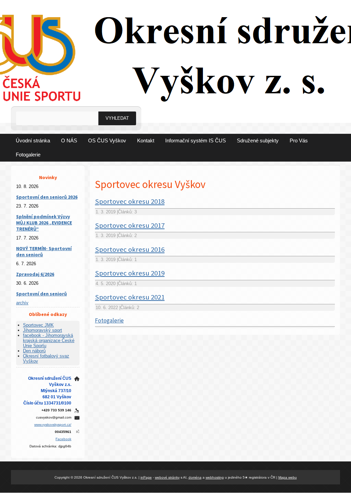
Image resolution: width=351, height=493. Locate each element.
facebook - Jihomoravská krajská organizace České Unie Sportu (48, 340)
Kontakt (145, 140)
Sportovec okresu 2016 (130, 249)
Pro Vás (299, 140)
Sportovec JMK (38, 325)
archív (22, 302)
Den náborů (34, 350)
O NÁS (69, 140)
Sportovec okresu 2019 (130, 273)
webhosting (215, 477)
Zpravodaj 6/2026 (35, 274)
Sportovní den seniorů (41, 294)
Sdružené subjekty (258, 140)
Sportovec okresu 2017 (130, 225)
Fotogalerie (28, 154)
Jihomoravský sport (42, 330)
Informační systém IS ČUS (195, 140)
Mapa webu (287, 477)
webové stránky (167, 477)
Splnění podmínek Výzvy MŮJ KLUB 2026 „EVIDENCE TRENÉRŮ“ (44, 222)
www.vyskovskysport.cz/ (52, 424)
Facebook (63, 439)
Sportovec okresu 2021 (130, 297)
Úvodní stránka (33, 140)
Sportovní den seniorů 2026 (46, 197)
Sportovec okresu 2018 (130, 201)
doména (195, 477)
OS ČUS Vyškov (107, 140)
